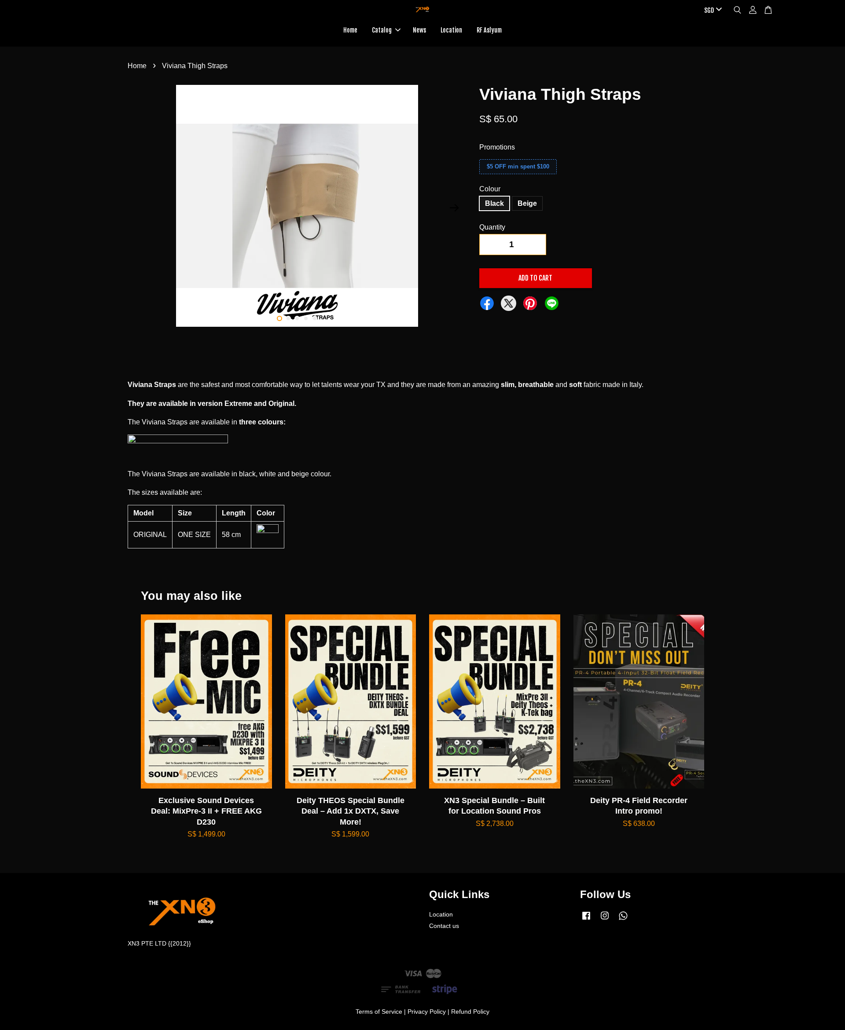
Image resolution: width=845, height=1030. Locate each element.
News (419, 30)
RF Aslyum (489, 30)
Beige (527, 203)
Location (451, 30)
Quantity (492, 227)
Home (350, 30)
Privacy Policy (427, 1011)
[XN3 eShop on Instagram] (605, 920)
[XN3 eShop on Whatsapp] (623, 920)
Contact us (444, 926)
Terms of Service (379, 1011)
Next (454, 208)
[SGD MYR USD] (711, 10)
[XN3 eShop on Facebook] (586, 920)
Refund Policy (470, 1011)
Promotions (497, 147)
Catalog (382, 30)
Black (494, 203)
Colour (489, 189)
